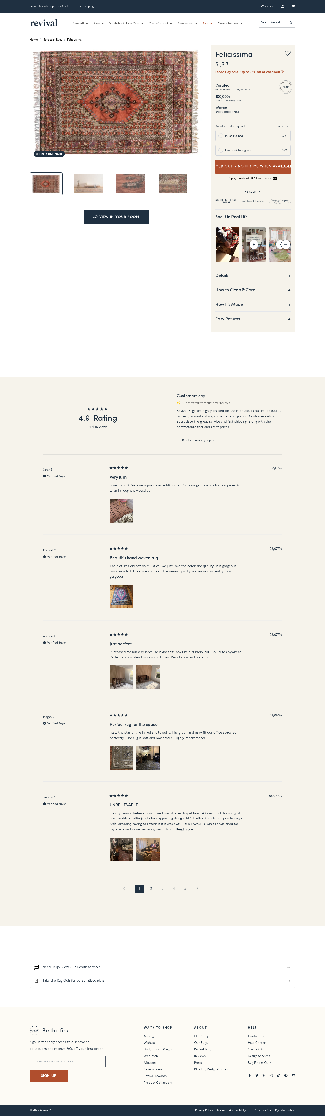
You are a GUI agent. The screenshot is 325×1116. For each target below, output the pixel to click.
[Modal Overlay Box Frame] (162, 558)
